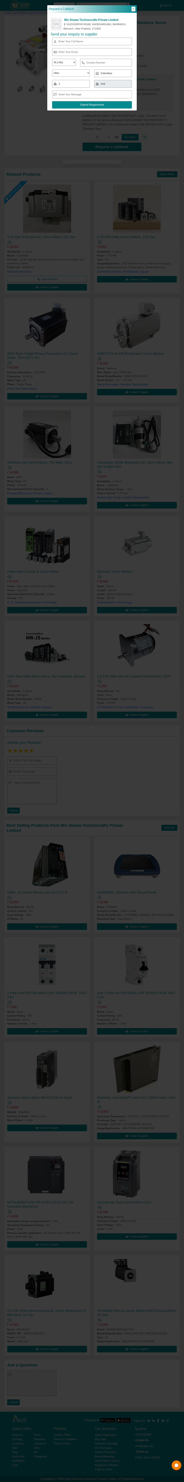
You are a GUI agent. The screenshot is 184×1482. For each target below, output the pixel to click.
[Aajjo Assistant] (176, 1465)
